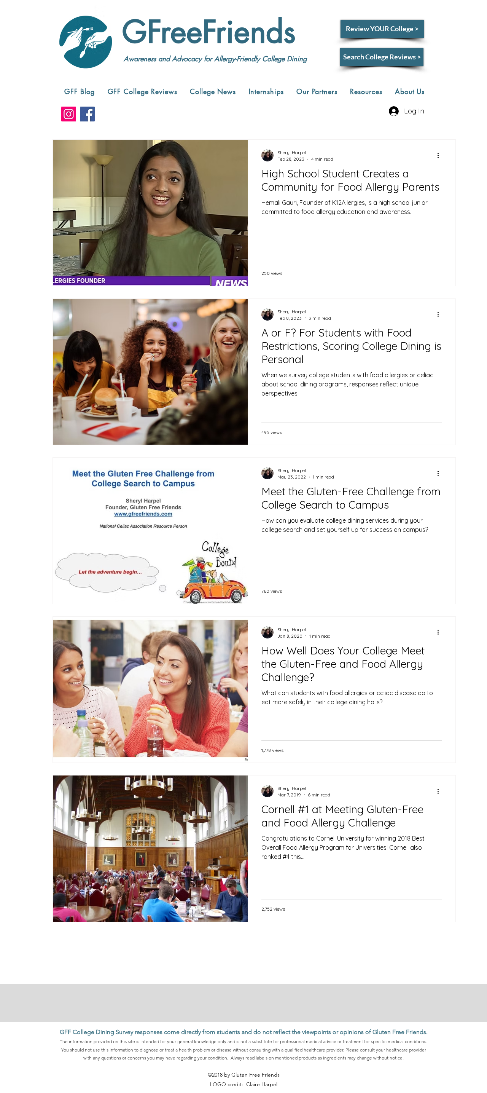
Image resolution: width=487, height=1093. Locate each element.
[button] (142, 91)
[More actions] (440, 155)
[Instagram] (68, 114)
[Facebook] (87, 114)
